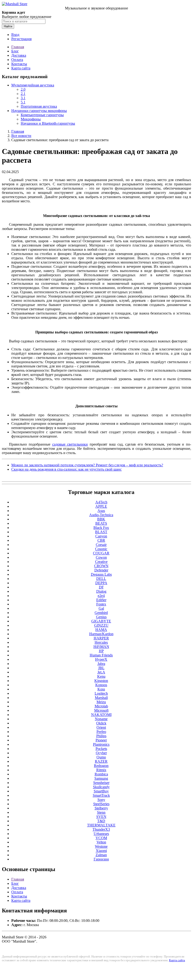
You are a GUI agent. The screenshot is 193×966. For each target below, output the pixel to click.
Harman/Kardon (101, 634)
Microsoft (101, 710)
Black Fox (101, 528)
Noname (101, 719)
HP (101, 651)
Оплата (17, 60)
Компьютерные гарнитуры (42, 115)
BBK (101, 519)
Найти (8, 26)
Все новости (21, 136)
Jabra (101, 664)
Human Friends (101, 655)
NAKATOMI (101, 715)
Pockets (101, 749)
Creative (101, 562)
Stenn (101, 812)
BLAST (101, 532)
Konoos (101, 685)
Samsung (101, 778)
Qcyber (101, 753)
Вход (15, 35)
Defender (101, 570)
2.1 (23, 94)
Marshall (101, 698)
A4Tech (101, 502)
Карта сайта (20, 68)
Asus (101, 511)
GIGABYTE (101, 621)
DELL (101, 579)
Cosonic (101, 549)
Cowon (101, 557)
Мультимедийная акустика (32, 85)
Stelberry (101, 808)
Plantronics (101, 744)
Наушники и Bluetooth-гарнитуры (48, 123)
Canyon (101, 536)
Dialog (101, 591)
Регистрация (21, 39)
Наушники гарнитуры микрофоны (39, 111)
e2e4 (101, 596)
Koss (101, 689)
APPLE (101, 506)
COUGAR (101, 553)
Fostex (101, 604)
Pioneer (101, 740)
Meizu (101, 702)
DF (101, 587)
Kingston (101, 681)
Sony (101, 800)
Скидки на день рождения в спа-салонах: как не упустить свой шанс (66, 469)
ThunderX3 (101, 829)
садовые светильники (70, 444)
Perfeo (101, 732)
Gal (101, 608)
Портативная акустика (39, 106)
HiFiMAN (101, 647)
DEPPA (101, 583)
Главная (17, 47)
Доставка (18, 55)
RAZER (101, 761)
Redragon (101, 766)
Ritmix (101, 770)
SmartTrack (101, 795)
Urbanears (101, 834)
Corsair (101, 545)
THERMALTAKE (101, 825)
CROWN (101, 566)
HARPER (101, 638)
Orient (101, 727)
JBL (101, 668)
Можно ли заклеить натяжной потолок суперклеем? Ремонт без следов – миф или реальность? (87, 465)
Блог (15, 51)
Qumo (101, 757)
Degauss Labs (101, 574)
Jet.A (101, 672)
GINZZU (101, 625)
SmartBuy (101, 791)
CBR (101, 540)
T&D (101, 821)
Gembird (101, 613)
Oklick (101, 723)
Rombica (101, 774)
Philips (101, 736)
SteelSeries (101, 804)
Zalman (101, 855)
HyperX (101, 659)
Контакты (19, 64)
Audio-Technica (101, 515)
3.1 (23, 98)
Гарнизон (101, 859)
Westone (101, 846)
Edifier (101, 600)
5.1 (23, 102)
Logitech (101, 693)
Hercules (101, 642)
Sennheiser (101, 783)
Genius (101, 617)
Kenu (101, 676)
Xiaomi (101, 851)
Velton (101, 842)
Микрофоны (31, 119)
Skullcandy (101, 787)
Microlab (101, 706)
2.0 (23, 89)
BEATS (101, 523)
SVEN (101, 817)
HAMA (101, 630)
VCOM (101, 838)
